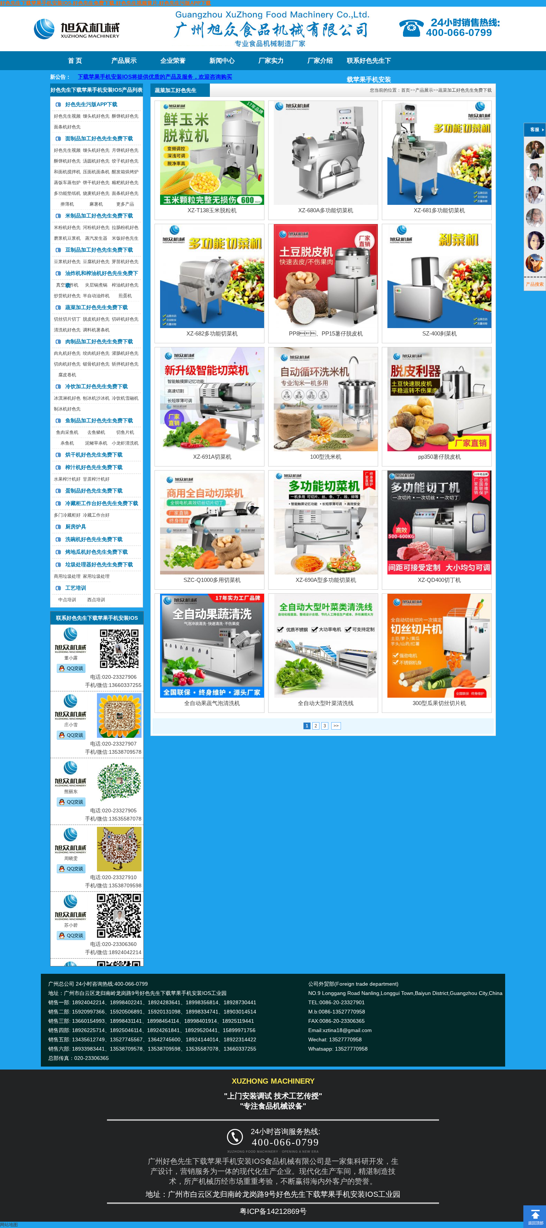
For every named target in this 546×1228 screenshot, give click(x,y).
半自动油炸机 (96, 295)
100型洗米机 (325, 456)
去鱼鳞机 (96, 432)
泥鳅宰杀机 (96, 443)
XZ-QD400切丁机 (439, 580)
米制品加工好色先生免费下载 (99, 216)
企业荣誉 (173, 60)
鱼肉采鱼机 (67, 432)
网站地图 (9, 1224)
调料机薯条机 (96, 330)
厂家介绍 (320, 60)
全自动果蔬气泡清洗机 (212, 703)
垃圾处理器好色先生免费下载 (99, 564)
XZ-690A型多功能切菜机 (326, 580)
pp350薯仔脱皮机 (439, 456)
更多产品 (125, 204)
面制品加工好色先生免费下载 (99, 138)
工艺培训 (75, 588)
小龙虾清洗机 (125, 443)
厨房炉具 (75, 527)
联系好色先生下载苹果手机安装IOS (369, 63)
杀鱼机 (67, 443)
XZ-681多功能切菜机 (439, 210)
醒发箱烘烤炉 (125, 171)
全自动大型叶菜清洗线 (326, 703)
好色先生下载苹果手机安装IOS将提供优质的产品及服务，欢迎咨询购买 (105, 76)
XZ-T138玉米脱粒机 (212, 210)
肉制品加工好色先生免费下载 (99, 341)
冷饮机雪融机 (125, 398)
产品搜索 (535, 284)
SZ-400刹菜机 (439, 333)
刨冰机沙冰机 (96, 398)
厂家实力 (271, 60)
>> (336, 725)
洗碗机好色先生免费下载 (94, 539)
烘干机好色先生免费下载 (94, 455)
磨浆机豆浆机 (67, 238)
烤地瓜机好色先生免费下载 (96, 552)
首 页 (75, 60)
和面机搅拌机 (67, 171)
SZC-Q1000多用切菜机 (212, 580)
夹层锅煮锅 (96, 285)
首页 (405, 90)
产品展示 (124, 60)
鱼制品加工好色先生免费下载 (99, 420)
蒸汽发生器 (96, 238)
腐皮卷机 (67, 374)
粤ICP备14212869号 (273, 1211)
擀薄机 (67, 204)
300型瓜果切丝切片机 (439, 703)
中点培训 (67, 599)
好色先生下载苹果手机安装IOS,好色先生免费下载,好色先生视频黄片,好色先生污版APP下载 (105, 3)
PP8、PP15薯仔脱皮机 (326, 333)
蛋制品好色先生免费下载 (94, 491)
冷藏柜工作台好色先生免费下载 (101, 503)
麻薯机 (96, 204)
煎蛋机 (125, 295)
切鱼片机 (125, 432)
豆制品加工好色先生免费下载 (99, 250)
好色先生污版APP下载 (91, 104)
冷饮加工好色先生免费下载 (96, 386)
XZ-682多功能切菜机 (212, 333)
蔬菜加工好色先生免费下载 (96, 307)
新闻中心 (222, 60)
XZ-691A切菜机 (212, 456)
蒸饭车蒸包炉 (67, 182)
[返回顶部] (534, 1208)
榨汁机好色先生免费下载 (94, 467)
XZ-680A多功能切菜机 (325, 210)
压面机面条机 (96, 171)
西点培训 (96, 599)
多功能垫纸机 (67, 193)
